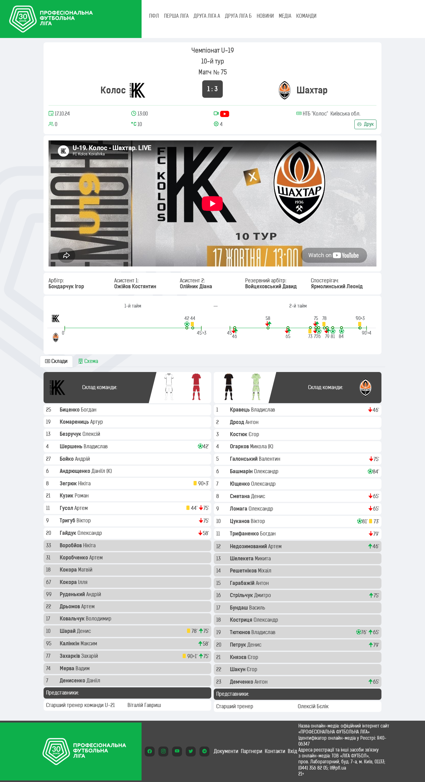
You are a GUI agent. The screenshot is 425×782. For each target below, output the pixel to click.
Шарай (68, 631)
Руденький (73, 594)
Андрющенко (75, 471)
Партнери (251, 751)
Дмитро (263, 595)
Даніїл (98, 471)
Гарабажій (243, 583)
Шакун (238, 669)
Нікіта (85, 483)
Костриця (242, 620)
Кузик (67, 495)
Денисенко (73, 680)
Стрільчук (242, 595)
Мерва (68, 668)
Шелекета (242, 558)
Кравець (240, 410)
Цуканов (240, 521)
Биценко (70, 410)
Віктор (84, 520)
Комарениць (75, 422)
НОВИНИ (265, 16)
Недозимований (249, 546)
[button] (186, 322)
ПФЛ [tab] (154, 16)
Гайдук (68, 533)
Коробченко (74, 557)
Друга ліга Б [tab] (238, 16)
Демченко (242, 682)
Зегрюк (69, 483)
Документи (226, 751)
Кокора (69, 570)
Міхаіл (265, 571)
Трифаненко (245, 533)
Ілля (83, 582)
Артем (81, 508)
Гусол (67, 508)
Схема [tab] (90, 361)
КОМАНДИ (306, 16)
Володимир (99, 618)
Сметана (240, 496)
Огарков (240, 446)
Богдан (89, 410)
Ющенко (240, 484)
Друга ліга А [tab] (207, 16)
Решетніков (244, 571)
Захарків (70, 656)
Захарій (90, 656)
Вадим (83, 668)
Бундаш (239, 608)
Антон (252, 422)
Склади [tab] (59, 361)
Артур (97, 422)
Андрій (83, 459)
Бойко (67, 459)
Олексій (91, 434)
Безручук (71, 434)
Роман (82, 495)
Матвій (86, 570)
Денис (84, 631)
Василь (257, 608)
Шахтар (312, 90)
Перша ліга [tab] (176, 16)
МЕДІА (285, 16)
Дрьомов (70, 606)
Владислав (96, 446)
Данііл (93, 680)
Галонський (244, 459)
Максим (89, 643)
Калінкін (70, 643)
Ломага (239, 509)
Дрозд (237, 422)
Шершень (72, 446)
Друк (368, 124)
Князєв (239, 657)
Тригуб (68, 520)
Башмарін (242, 471)
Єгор (254, 434)
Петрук (238, 645)
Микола (259, 446)
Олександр (90, 533)
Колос (113, 90)
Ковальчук (73, 618)
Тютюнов (240, 632)
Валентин (270, 459)
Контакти (275, 751)
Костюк (239, 434)
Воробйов (71, 545)
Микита (263, 558)
